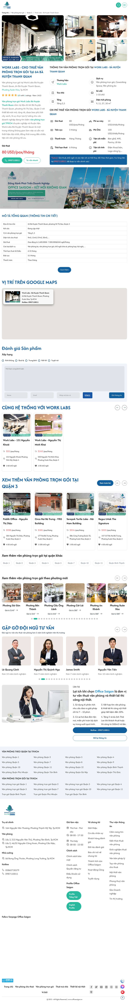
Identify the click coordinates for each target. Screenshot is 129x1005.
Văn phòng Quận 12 (74, 767)
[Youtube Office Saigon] (101, 987)
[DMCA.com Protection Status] (7, 980)
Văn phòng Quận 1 (10, 757)
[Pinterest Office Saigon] (111, 987)
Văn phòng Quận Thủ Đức (109, 772)
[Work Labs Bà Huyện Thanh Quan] (112, 50)
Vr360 (44, 992)
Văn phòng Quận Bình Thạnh (110, 767)
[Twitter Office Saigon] (96, 987)
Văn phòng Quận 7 (42, 762)
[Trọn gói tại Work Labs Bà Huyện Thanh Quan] (112, 26)
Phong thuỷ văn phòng (117, 882)
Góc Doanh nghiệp (114, 891)
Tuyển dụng (93, 878)
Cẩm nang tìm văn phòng (116, 833)
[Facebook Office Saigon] (91, 987)
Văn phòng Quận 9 (105, 762)
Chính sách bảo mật (73, 858)
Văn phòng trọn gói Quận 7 (46, 789)
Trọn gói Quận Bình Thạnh (14, 794)
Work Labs (62, 83)
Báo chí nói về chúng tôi (94, 854)
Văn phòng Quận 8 (73, 762)
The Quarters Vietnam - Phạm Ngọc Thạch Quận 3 (111, 523)
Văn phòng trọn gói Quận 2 (46, 784)
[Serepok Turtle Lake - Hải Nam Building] (48, 504)
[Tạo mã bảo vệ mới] (87, 395)
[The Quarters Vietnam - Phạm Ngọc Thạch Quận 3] (112, 504)
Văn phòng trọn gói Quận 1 (14, 784)
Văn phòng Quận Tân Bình (45, 772)
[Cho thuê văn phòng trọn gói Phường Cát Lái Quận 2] (75, 597)
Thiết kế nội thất (77, 986)
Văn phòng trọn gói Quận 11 (110, 789)
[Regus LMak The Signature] (80, 504)
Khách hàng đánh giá (96, 840)
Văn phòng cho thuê (24, 986)
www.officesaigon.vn (75, 999)
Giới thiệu (92, 828)
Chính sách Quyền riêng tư (73, 866)
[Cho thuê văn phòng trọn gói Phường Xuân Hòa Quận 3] (117, 599)
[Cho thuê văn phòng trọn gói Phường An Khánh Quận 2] (96, 599)
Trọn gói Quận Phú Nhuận (45, 794)
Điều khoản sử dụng (73, 875)
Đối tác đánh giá (96, 847)
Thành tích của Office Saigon (95, 862)
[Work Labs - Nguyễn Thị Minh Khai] (48, 425)
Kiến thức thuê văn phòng (116, 842)
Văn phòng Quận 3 (73, 757)
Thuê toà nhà (62, 986)
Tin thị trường (115, 898)
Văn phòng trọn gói (45, 986)
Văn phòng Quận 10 (11, 767)
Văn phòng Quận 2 (42, 757)
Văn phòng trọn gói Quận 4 (109, 784)
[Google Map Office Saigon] (91, 992)
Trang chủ (8, 986)
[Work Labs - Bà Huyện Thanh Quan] (33, 38)
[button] (117, 483)
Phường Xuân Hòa (10, 89)
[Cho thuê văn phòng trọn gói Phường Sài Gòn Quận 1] (11, 597)
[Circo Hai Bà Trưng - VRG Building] (17, 504)
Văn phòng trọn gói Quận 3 (77, 784)
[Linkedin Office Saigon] (106, 987)
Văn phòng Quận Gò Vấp (76, 772)
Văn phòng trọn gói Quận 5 (14, 789)
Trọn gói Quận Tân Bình (76, 794)
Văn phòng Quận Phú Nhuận (15, 772)
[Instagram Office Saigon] (116, 987)
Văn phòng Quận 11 (43, 767)
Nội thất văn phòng (115, 874)
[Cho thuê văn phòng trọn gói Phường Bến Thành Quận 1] (32, 599)
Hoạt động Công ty (96, 871)
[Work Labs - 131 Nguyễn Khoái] (17, 425)
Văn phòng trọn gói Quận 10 (78, 789)
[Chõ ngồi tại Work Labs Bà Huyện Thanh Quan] (80, 26)
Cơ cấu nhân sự (95, 833)
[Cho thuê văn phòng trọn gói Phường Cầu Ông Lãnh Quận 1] (53, 599)
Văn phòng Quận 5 (10, 762)
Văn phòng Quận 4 (105, 757)
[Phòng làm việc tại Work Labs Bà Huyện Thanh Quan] (80, 50)
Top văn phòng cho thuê (116, 865)
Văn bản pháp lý (117, 858)
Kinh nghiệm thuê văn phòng (117, 851)
